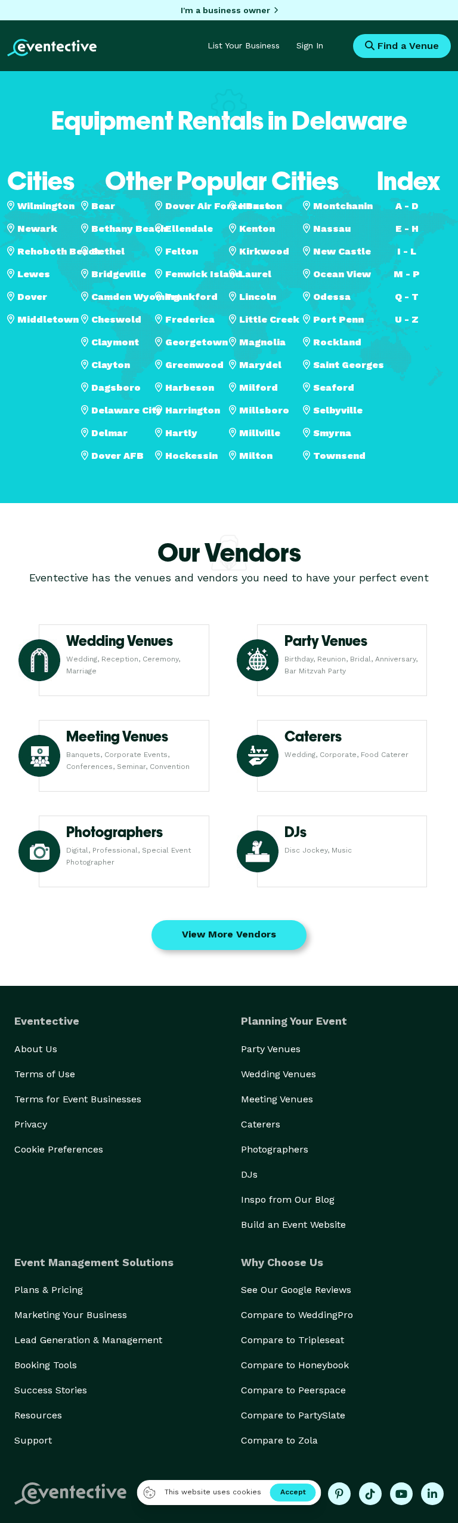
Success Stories (50, 1390)
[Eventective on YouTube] (401, 1493)
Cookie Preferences (58, 1149)
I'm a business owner (225, 10)
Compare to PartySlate (293, 1415)
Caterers (260, 1124)
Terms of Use (44, 1074)
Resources (38, 1415)
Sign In (309, 45)
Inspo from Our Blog (288, 1199)
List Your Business (244, 45)
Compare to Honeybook (295, 1365)
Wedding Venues (278, 1074)
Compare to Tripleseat (292, 1340)
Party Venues (271, 1049)
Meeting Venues (277, 1099)
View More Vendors (229, 934)
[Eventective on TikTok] (370, 1493)
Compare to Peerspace (293, 1390)
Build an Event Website (293, 1224)
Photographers (274, 1149)
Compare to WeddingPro (297, 1314)
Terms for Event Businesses (77, 1099)
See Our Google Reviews (296, 1289)
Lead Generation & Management (88, 1340)
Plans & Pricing (48, 1289)
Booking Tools (45, 1365)
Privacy (30, 1124)
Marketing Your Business (70, 1314)
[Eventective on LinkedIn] (432, 1493)
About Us (35, 1049)
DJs (249, 1174)
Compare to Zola (279, 1440)
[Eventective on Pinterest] (339, 1493)
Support (33, 1440)
